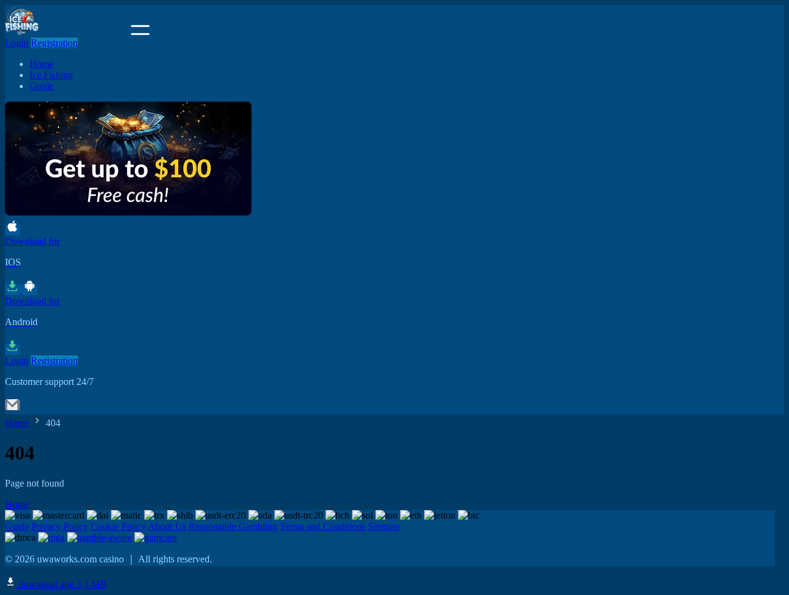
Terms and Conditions (323, 526)
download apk (61, 584)
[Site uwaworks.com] (66, 31)
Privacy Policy (59, 526)
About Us (167, 526)
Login (16, 43)
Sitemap (383, 526)
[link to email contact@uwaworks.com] (12, 408)
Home (42, 64)
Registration (54, 43)
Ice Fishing (51, 75)
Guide (42, 86)
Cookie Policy (118, 526)
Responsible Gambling (233, 526)
